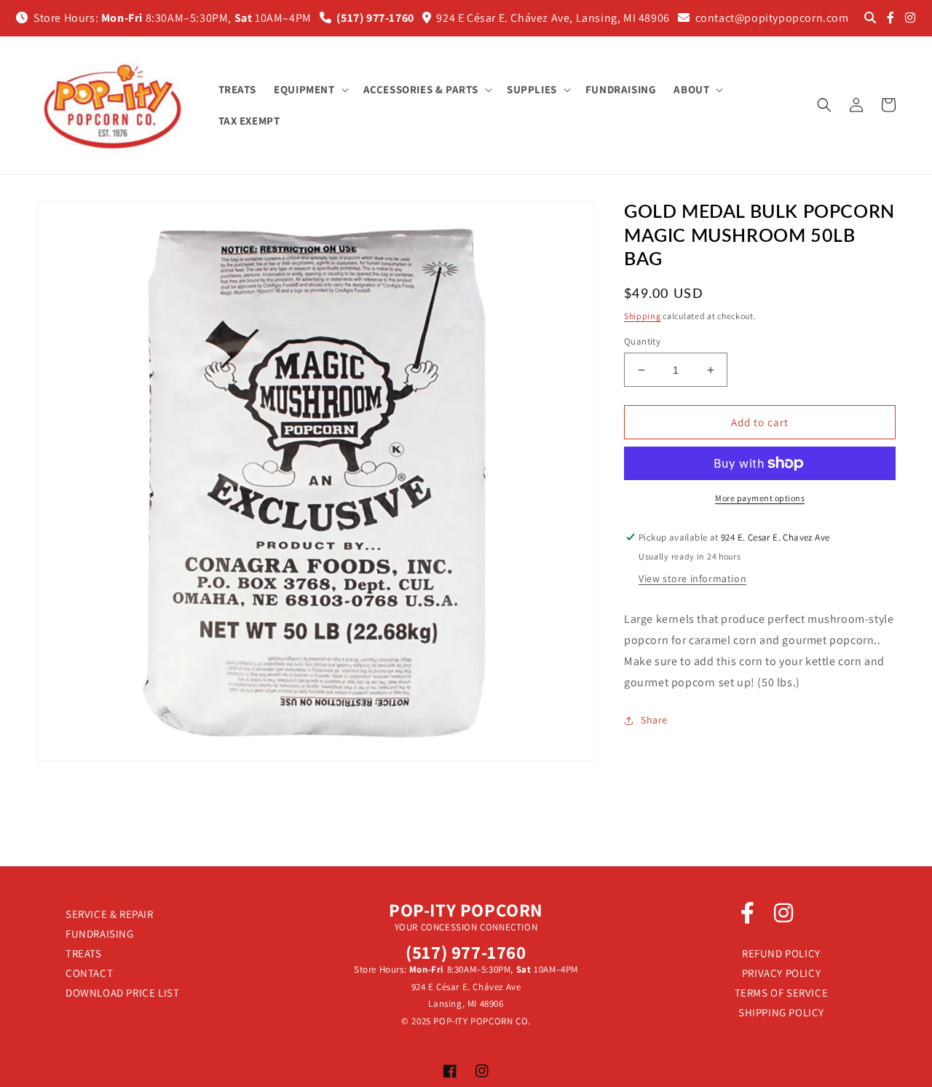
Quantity (642, 341)
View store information (692, 578)
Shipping (642, 315)
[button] (309, 90)
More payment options (760, 498)
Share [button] (654, 719)
